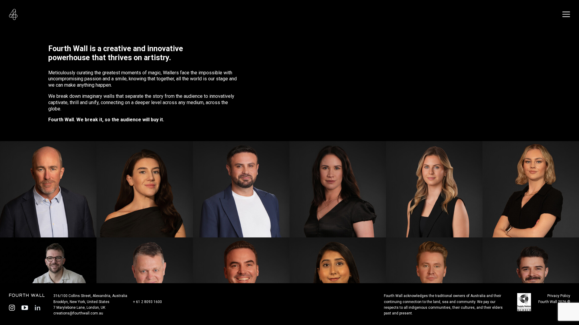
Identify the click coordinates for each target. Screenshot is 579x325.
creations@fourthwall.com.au (78, 313)
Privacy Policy (558, 296)
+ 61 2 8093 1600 (147, 302)
